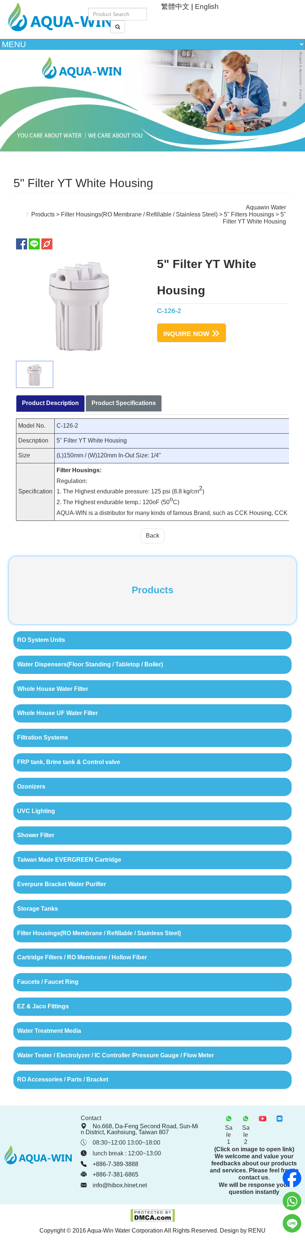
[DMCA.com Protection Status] (152, 1220)
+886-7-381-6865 (115, 1174)
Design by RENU (243, 1230)
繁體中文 (175, 6)
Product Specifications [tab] (124, 403)
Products (43, 214)
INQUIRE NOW (186, 333)
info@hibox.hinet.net (120, 1185)
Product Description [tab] (50, 403)
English (207, 6)
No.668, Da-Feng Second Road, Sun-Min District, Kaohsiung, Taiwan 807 (139, 1129)
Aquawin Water (266, 207)
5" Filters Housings (249, 214)
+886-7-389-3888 (115, 1164)
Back (152, 535)
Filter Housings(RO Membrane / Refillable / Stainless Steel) (139, 214)
